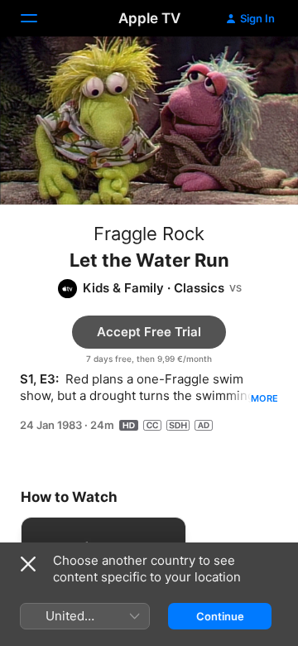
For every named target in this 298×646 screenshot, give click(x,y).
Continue (220, 616)
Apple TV (149, 18)
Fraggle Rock (149, 233)
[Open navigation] (39, 18)
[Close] (28, 564)
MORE (264, 398)
